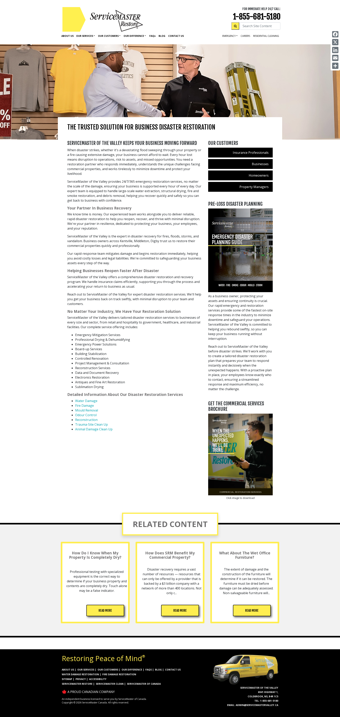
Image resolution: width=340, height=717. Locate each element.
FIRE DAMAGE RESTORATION (119, 674)
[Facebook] (335, 34)
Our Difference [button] (134, 36)
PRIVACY (81, 679)
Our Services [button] (84, 36)
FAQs (148, 669)
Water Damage (86, 401)
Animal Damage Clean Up (94, 429)
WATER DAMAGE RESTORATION (80, 674)
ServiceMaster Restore (77, 684)
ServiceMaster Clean (110, 684)
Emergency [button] (229, 36)
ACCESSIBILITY (97, 679)
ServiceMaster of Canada (144, 684)
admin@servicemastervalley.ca (257, 705)
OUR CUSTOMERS (108, 669)
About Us (67, 36)
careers (245, 36)
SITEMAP (67, 679)
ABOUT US (68, 669)
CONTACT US (173, 669)
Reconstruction (86, 420)
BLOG (158, 669)
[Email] (335, 58)
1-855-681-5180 (257, 16)
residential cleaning (266, 36)
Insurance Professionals (251, 152)
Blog (162, 36)
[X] (335, 42)
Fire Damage (84, 405)
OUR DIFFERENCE (132, 669)
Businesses (260, 164)
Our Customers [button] (108, 36)
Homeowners (259, 175)
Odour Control (86, 415)
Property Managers (254, 187)
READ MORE (105, 610)
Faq (152, 36)
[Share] (335, 66)
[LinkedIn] (335, 50)
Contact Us (176, 36)
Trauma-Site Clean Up (91, 424)
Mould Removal (86, 410)
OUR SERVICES (85, 669)
